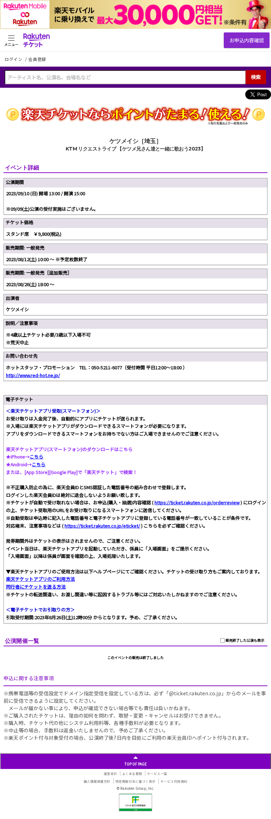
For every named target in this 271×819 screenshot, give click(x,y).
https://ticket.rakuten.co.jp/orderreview (197, 502)
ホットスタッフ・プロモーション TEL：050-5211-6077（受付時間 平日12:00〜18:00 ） (96, 371)
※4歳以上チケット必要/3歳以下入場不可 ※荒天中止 (48, 338)
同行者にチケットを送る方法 (36, 586)
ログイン (14, 59)
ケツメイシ (17, 309)
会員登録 (37, 59)
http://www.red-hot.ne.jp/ (33, 375)
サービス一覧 (157, 773)
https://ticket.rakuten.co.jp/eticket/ (102, 525)
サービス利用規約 (174, 781)
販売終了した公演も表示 (244, 640)
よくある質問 (132, 773)
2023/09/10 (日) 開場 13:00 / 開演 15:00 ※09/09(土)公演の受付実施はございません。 (52, 201)
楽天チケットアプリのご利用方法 (40, 578)
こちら (36, 456)
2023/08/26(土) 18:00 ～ (30, 284)
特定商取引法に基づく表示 (135, 781)
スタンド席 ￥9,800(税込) (33, 233)
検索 (256, 76)
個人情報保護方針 (97, 781)
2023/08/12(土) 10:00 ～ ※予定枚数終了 (47, 259)
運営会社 (110, 773)
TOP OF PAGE (136, 763)
